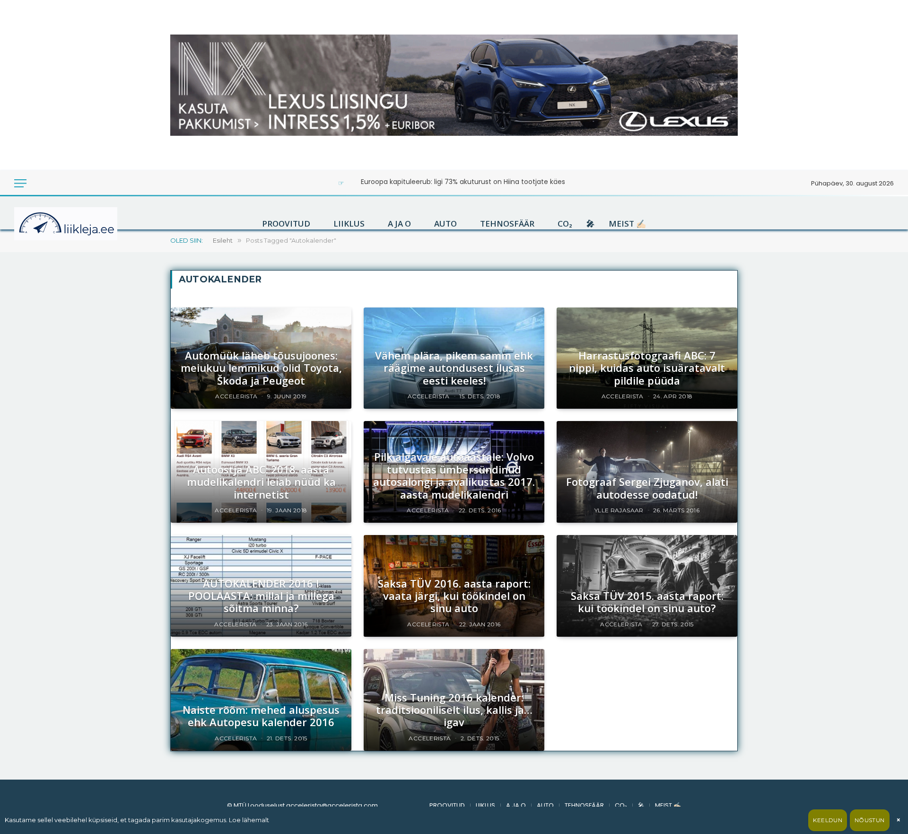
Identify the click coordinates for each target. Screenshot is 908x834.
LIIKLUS (349, 223)
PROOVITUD (286, 223)
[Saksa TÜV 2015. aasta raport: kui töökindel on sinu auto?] (647, 586)
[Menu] (20, 183)
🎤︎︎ (590, 223)
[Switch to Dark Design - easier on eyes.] (39, 183)
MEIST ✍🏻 (627, 223)
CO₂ (565, 223)
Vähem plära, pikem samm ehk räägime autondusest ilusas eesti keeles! (454, 367)
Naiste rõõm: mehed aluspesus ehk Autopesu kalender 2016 (261, 716)
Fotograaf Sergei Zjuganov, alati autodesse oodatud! (647, 487)
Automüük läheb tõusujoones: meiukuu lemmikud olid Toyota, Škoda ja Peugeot (261, 367)
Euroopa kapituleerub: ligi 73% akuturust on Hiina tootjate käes (463, 181)
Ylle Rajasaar (619, 510)
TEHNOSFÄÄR (507, 223)
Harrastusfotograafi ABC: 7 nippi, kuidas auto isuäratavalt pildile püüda (647, 367)
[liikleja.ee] (85, 223)
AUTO (445, 223)
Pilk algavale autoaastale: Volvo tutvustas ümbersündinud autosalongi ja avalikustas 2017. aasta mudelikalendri (454, 475)
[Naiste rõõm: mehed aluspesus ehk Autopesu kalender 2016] (261, 700)
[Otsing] (51, 183)
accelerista (236, 396)
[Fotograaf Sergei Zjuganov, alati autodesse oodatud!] (647, 472)
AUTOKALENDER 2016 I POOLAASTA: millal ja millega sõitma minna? (261, 596)
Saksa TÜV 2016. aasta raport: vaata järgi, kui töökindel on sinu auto (454, 596)
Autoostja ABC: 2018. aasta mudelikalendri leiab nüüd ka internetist (261, 481)
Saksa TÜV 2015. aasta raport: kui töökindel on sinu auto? (647, 602)
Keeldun (827, 820)
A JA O (399, 223)
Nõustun (870, 820)
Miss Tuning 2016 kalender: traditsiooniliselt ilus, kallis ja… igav (454, 710)
